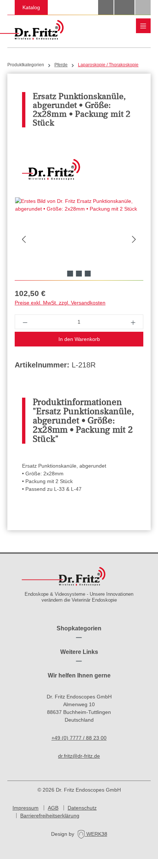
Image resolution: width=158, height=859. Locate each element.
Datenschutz (82, 807)
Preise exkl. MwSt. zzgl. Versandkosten (60, 303)
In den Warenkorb (79, 339)
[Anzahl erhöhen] (133, 321)
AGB (53, 807)
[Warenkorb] (143, 7)
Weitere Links (79, 652)
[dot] (70, 274)
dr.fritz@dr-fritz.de (79, 756)
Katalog (31, 7)
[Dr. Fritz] (79, 170)
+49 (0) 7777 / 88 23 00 (79, 738)
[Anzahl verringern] (25, 321)
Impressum (25, 807)
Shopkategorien (79, 628)
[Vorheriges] (23, 239)
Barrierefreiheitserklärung (49, 815)
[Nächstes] (134, 239)
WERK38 (96, 834)
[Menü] (143, 25)
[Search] (106, 7)
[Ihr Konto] (124, 7)
